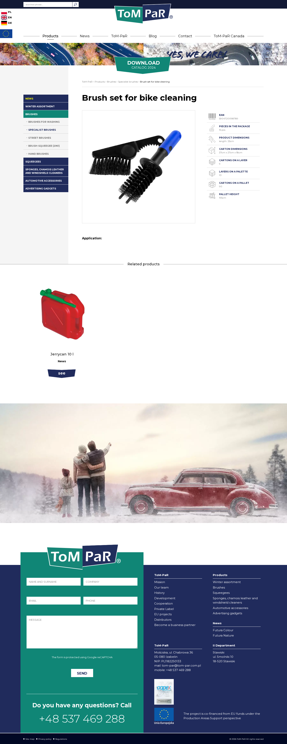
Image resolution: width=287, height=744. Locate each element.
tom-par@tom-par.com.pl (181, 665)
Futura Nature (223, 635)
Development (164, 598)
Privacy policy (44, 739)
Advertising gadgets (40, 188)
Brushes (31, 114)
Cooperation (163, 603)
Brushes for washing (44, 121)
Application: (92, 238)
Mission (159, 582)
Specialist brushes (42, 129)
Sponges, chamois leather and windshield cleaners (44, 171)
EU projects (163, 614)
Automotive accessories (43, 180)
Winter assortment (40, 106)
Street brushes (39, 137)
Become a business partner (174, 625)
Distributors (162, 619)
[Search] (75, 4)
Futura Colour (223, 630)
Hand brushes (38, 153)
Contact (185, 36)
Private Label (164, 609)
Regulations (61, 739)
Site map (29, 739)
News (85, 36)
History (159, 593)
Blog (153, 36)
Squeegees (33, 161)
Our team (161, 587)
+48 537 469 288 (82, 718)
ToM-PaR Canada (229, 36)
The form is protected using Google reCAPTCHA (82, 657)
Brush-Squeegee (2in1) (44, 145)
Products (50, 36)
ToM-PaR (119, 36)
